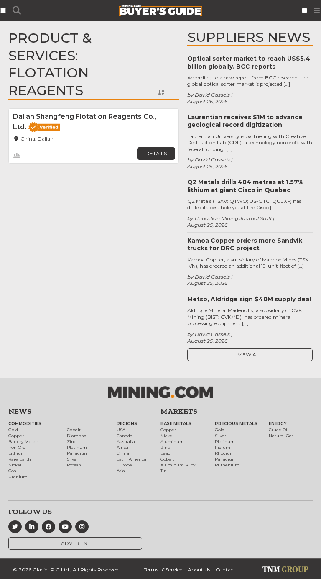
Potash (74, 465)
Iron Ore (16, 447)
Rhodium (224, 453)
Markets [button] (178, 411)
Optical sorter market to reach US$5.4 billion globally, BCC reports (248, 62)
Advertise (75, 543)
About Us (199, 569)
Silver (72, 459)
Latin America (131, 459)
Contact (225, 569)
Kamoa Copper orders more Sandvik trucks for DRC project (244, 244)
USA (121, 430)
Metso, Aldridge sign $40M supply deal (249, 299)
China (123, 453)
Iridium (222, 447)
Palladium (78, 453)
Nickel (14, 465)
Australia (126, 441)
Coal (13, 471)
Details (156, 153)
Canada (124, 435)
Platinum (77, 447)
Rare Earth (19, 459)
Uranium (18, 476)
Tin (163, 471)
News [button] (19, 411)
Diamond (77, 435)
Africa (122, 447)
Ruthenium (227, 465)
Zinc (71, 441)
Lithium (16, 453)
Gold (13, 430)
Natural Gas (281, 435)
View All (250, 354)
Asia (121, 471)
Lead (165, 453)
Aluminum (172, 441)
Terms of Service (163, 569)
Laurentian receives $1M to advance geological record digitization (245, 120)
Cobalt (74, 430)
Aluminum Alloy (177, 465)
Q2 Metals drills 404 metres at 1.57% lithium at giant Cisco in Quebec (245, 185)
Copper (16, 435)
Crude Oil (278, 430)
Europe (124, 465)
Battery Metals (23, 441)
